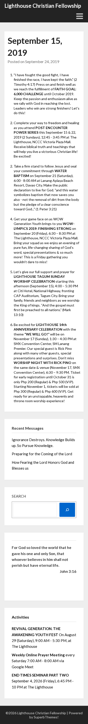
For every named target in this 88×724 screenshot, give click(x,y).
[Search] (67, 510)
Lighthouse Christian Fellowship (42, 5)
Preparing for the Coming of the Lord (42, 454)
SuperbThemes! (46, 717)
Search (19, 496)
